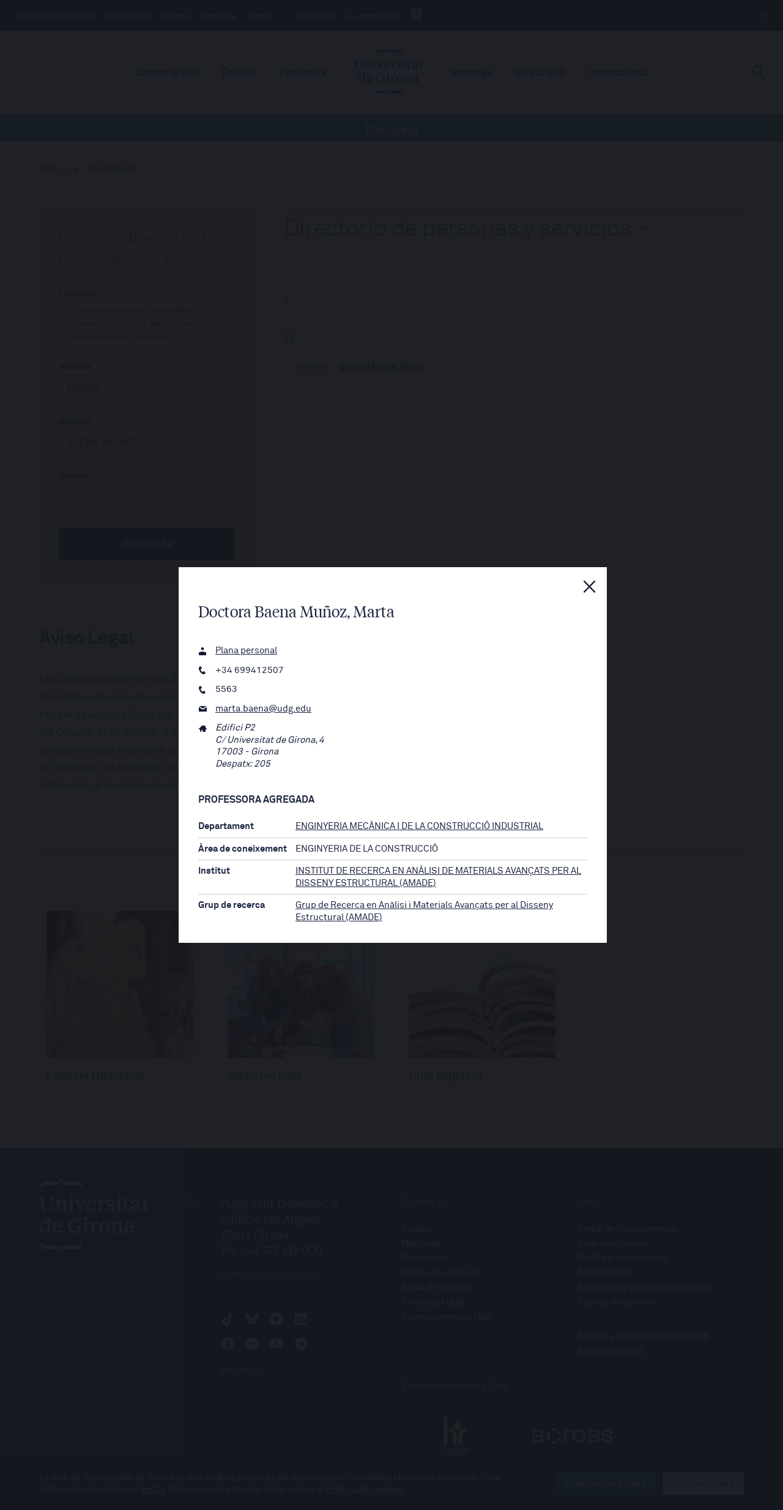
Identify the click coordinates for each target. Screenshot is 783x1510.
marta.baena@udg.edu (263, 708)
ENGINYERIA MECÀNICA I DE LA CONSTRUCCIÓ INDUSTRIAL (419, 826)
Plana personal (246, 650)
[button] (589, 587)
